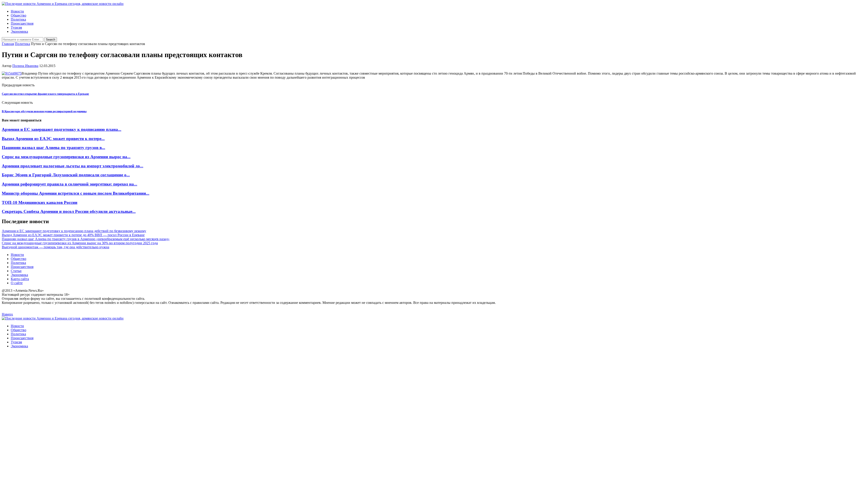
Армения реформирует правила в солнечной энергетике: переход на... (69, 184)
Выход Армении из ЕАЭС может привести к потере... (53, 138)
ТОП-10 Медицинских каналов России (39, 202)
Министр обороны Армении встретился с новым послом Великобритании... (75, 193)
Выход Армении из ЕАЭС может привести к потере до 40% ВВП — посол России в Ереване (73, 235)
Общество (18, 15)
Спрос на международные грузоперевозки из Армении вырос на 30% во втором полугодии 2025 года (80, 243)
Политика (18, 19)
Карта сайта (20, 279)
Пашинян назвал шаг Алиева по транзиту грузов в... (53, 147)
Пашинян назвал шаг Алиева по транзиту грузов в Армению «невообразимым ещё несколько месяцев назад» (86, 239)
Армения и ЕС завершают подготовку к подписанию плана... (61, 129)
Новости (17, 11)
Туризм (16, 27)
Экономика (19, 31)
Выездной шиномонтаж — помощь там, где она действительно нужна (55, 247)
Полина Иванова (25, 66)
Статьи (16, 271)
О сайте (17, 283)
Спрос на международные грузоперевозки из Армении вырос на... (66, 156)
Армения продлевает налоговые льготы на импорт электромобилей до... (72, 166)
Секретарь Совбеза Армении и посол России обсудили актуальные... (69, 211)
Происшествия (22, 23)
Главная (8, 44)
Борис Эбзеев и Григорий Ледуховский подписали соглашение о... (66, 175)
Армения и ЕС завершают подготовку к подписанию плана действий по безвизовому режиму (74, 231)
